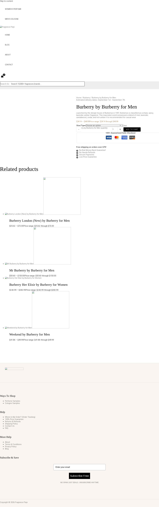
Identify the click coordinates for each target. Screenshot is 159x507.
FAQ (6, 428)
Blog (7, 449)
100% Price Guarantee (14, 419)
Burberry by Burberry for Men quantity (91, 128)
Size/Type (80, 125)
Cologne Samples (12, 403)
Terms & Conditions (13, 444)
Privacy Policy (10, 446)
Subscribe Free (79, 476)
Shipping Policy (11, 424)
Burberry (86, 98)
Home (78, 98)
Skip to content (6, 1)
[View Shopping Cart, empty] (2, 76)
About (7, 442)
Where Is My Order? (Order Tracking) (20, 417)
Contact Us (9, 426)
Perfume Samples (12, 401)
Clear (124, 125)
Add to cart (132, 129)
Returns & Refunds (13, 421)
